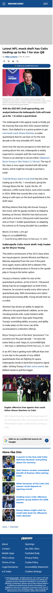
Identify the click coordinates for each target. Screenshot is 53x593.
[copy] (17, 61)
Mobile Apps (8, 553)
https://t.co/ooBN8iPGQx (14, 235)
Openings (29, 544)
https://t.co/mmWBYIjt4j (33, 342)
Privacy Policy (31, 558)
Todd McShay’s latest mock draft (18, 178)
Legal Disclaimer (10, 567)
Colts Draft (14, 527)
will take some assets (33, 366)
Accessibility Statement (36, 567)
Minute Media (14, 578)
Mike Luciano (11, 57)
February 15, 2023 (39, 239)
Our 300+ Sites (32, 548)
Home (4, 527)
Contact (6, 548)
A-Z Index (6, 571)
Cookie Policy (31, 562)
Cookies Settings (33, 571)
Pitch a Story (8, 558)
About (5, 544)
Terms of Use (8, 562)
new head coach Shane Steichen (18, 133)
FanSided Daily (32, 553)
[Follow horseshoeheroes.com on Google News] (47, 440)
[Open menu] (3, 3)
